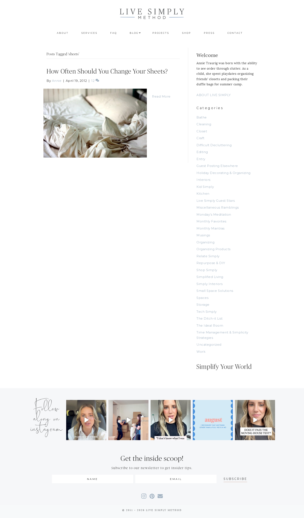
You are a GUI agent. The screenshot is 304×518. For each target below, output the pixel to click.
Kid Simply (205, 187)
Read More (161, 96)
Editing (202, 152)
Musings (203, 235)
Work (200, 352)
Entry (200, 159)
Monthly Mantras (210, 228)
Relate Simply (208, 256)
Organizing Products (213, 249)
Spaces (202, 298)
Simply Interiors (209, 284)
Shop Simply (206, 270)
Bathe (201, 117)
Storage (202, 305)
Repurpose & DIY (210, 263)
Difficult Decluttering (214, 145)
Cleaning (203, 124)
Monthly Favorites (211, 221)
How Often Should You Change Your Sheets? (107, 71)
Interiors (203, 180)
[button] (235, 479)
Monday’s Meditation (213, 214)
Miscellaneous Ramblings (217, 207)
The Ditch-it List (209, 318)
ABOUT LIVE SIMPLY (213, 95)
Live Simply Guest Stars (215, 201)
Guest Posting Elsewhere (217, 166)
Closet (201, 131)
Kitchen (202, 194)
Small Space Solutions (214, 291)
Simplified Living (209, 277)
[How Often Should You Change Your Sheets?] (95, 123)
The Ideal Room (209, 325)
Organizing (205, 242)
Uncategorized (208, 345)
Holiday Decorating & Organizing (223, 173)
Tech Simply (206, 312)
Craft (200, 138)
